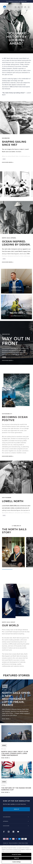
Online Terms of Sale (23, 843)
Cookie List (5, 843)
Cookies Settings (16, 862)
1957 (13, 561)
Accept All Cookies (16, 854)
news (4, 745)
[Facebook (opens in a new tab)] (4, 832)
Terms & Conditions (13, 843)
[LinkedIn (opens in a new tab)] (13, 832)
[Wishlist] (22, 7)
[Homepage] (4, 7)
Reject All (16, 858)
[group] (13, 552)
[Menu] (28, 7)
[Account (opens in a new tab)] (19, 7)
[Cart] (25, 7)
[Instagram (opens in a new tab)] (8, 832)
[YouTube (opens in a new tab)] (18, 832)
